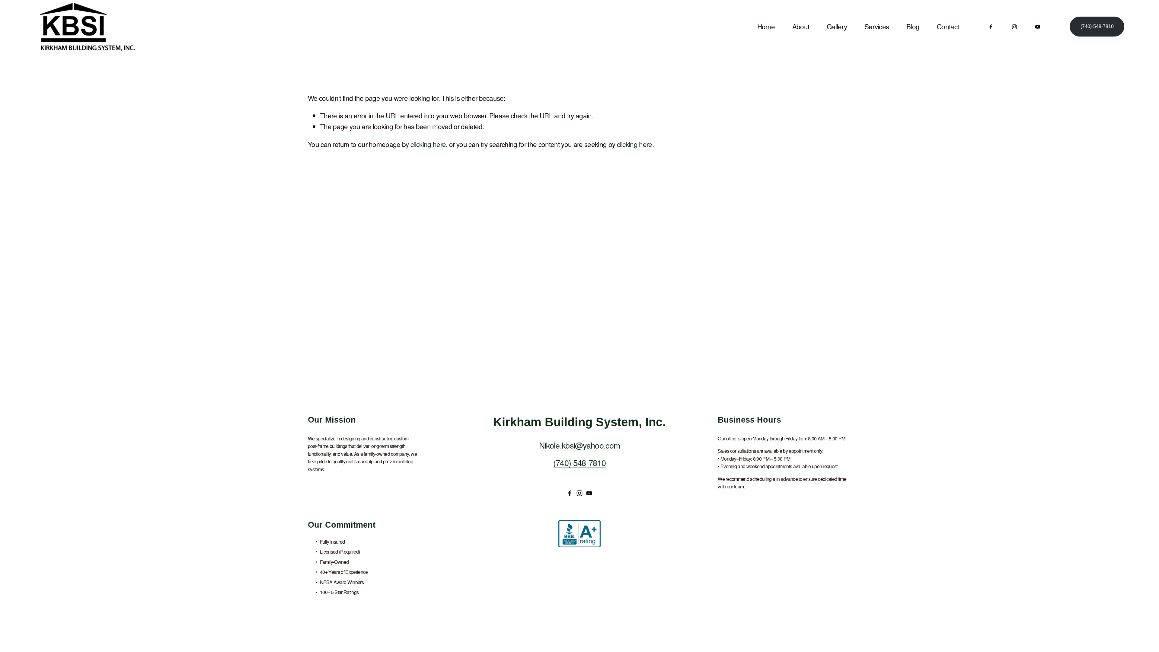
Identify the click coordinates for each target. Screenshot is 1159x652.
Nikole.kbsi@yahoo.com (579, 445)
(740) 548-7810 (579, 462)
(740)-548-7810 (1097, 26)
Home (766, 26)
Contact (948, 26)
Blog (912, 26)
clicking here (428, 144)
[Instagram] (1014, 27)
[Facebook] (991, 27)
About (800, 26)
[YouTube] (1038, 27)
